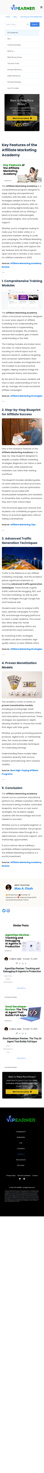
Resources (21, 1160)
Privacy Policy (11, 1175)
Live (20, 1143)
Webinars (21, 1137)
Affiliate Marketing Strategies (26, 395)
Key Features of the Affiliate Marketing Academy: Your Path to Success (32, 17)
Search (35, 24)
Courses (21, 1149)
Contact (35, 1175)
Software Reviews (11, 997)
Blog (15, 17)
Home (8, 17)
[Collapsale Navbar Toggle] (41, 7)
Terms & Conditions (24, 1175)
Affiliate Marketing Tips (23, 524)
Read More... (22, 988)
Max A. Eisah (23, 888)
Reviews (20, 1165)
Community (21, 1132)
